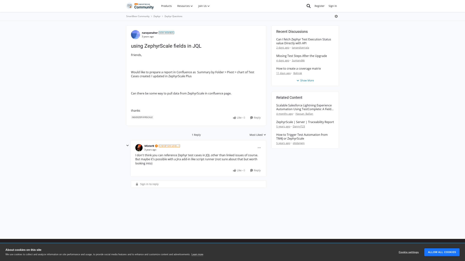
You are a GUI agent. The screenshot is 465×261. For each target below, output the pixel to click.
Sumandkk (298, 60)
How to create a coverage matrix (298, 69)
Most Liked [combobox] (258, 135)
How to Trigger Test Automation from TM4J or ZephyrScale (302, 136)
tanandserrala (300, 47)
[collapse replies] (127, 145)
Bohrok (297, 73)
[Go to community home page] (140, 6)
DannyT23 (299, 126)
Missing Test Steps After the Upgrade (301, 56)
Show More (307, 80)
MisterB (149, 146)
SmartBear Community (137, 16)
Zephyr (157, 16)
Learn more (197, 254)
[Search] (308, 6)
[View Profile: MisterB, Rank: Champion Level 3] (139, 147)
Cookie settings (409, 252)
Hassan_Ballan (304, 113)
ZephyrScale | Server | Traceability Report (305, 122)
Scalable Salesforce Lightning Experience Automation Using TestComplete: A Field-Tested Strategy (304, 107)
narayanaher (150, 32)
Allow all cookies (442, 252)
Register (320, 6)
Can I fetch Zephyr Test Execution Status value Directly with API (303, 41)
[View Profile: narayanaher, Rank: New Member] (135, 34)
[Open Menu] (336, 16)
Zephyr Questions (173, 16)
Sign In (333, 6)
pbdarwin (299, 143)
